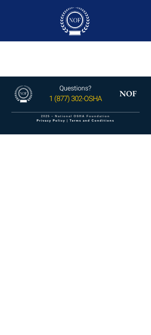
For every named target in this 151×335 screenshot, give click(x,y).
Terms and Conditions (92, 120)
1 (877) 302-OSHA (75, 98)
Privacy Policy (51, 120)
